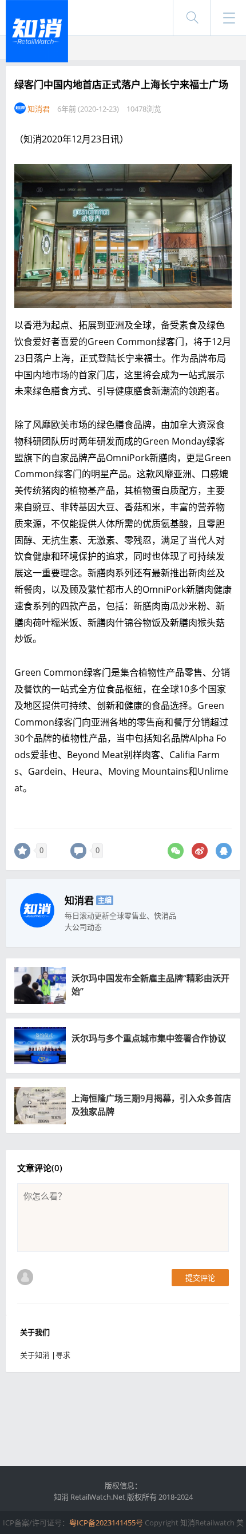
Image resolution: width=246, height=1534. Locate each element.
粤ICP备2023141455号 (106, 1522)
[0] (22, 851)
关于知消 (35, 1355)
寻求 (62, 1355)
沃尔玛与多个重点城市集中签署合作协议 (149, 1038)
